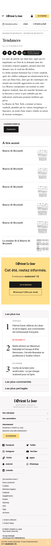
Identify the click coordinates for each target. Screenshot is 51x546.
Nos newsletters (9, 418)
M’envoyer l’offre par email (25, 292)
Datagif (11, 536)
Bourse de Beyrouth (12, 33)
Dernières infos (11, 24)
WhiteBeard (20, 538)
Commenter (11, 129)
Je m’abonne (26, 284)
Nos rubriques (8, 413)
